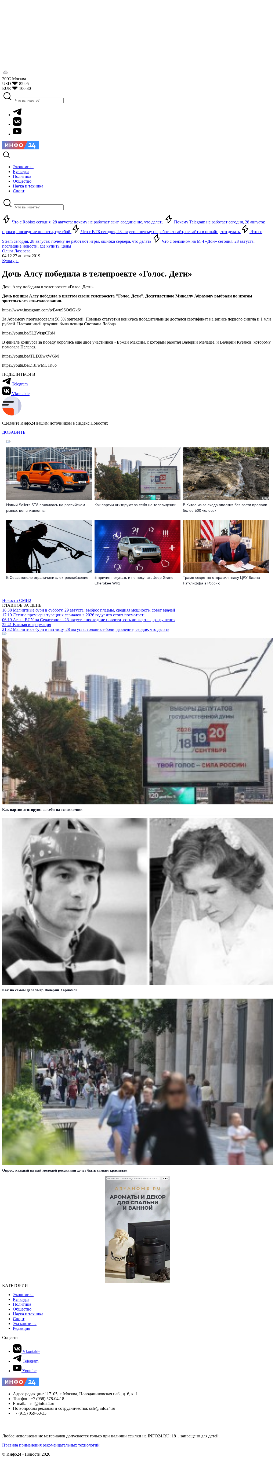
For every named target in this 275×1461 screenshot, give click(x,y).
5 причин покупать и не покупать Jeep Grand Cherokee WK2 (134, 580)
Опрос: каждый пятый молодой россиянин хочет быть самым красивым (65, 1170)
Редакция (21, 1328)
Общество (22, 1309)
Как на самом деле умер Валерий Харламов (40, 990)
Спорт (18, 1318)
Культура (10, 260)
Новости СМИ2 (16, 600)
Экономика (23, 1294)
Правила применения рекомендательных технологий (51, 1445)
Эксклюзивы (25, 1323)
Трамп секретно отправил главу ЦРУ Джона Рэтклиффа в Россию (221, 580)
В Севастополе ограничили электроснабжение (47, 577)
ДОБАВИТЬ (13, 432)
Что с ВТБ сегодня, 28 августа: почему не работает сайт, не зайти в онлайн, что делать (160, 231)
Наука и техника (28, 1314)
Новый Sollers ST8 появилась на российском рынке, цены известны (45, 508)
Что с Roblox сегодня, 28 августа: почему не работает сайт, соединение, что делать (87, 222)
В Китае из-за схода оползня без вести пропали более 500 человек (225, 508)
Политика (22, 1304)
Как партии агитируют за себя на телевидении (135, 505)
